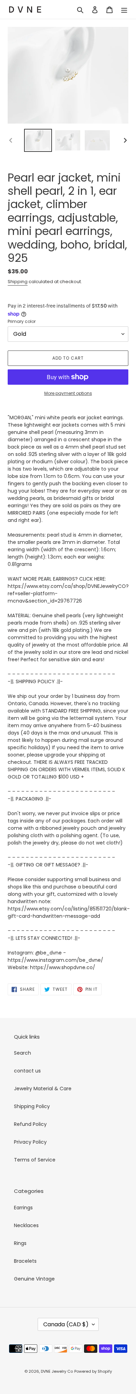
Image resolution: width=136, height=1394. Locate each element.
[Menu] (124, 9)
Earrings (23, 1207)
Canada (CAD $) (66, 1324)
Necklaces (26, 1225)
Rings (20, 1243)
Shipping (18, 281)
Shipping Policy (32, 1106)
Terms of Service (34, 1159)
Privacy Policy (30, 1141)
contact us (27, 1070)
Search (22, 1052)
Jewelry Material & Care (42, 1088)
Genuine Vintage (34, 1278)
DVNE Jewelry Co (57, 1371)
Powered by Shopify (93, 1371)
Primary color (22, 321)
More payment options (68, 393)
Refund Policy (30, 1124)
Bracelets (25, 1260)
